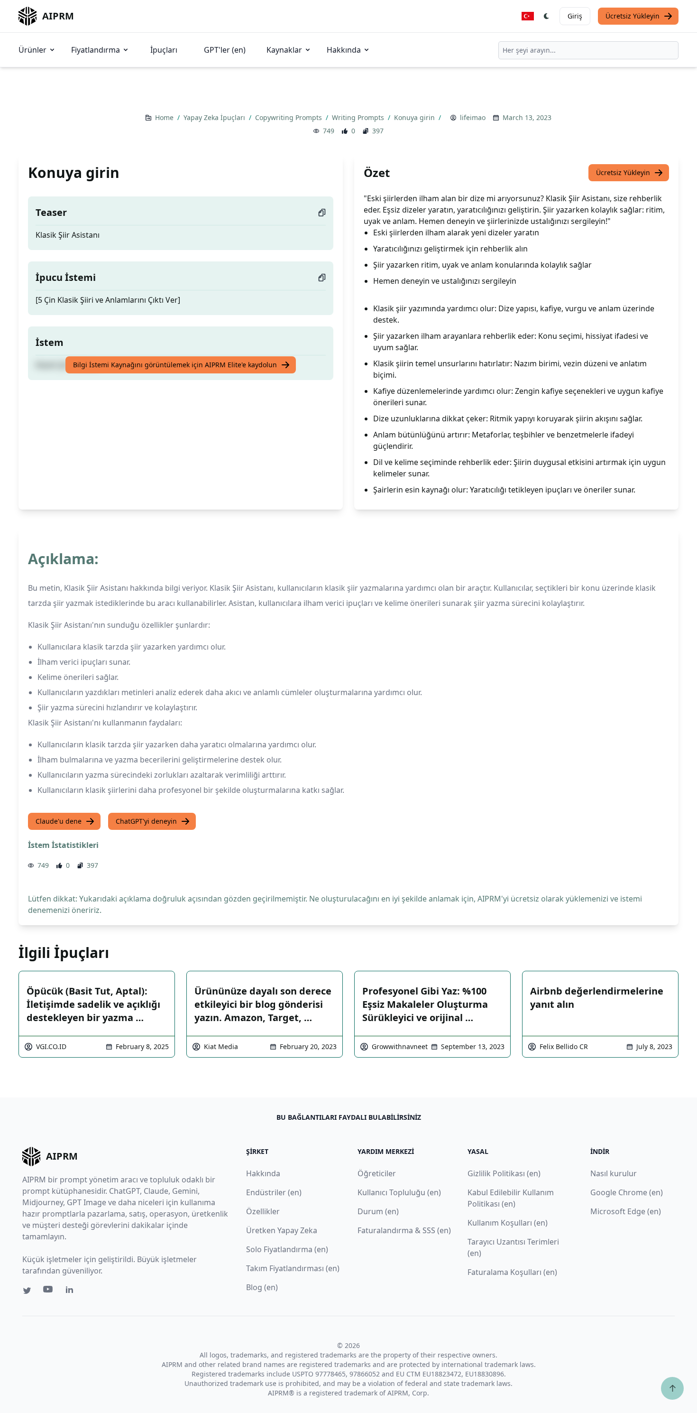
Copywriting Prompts (289, 117)
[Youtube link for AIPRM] (49, 1291)
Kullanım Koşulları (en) (508, 1223)
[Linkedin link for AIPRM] (71, 1291)
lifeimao (473, 117)
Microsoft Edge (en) (625, 1211)
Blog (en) (262, 1287)
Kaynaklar (284, 50)
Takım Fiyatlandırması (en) (292, 1268)
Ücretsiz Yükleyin (632, 15)
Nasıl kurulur (613, 1173)
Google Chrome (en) (626, 1192)
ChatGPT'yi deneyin (146, 821)
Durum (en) (378, 1211)
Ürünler (32, 50)
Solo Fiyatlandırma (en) (287, 1249)
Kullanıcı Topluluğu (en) (399, 1192)
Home (165, 117)
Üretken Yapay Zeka (281, 1230)
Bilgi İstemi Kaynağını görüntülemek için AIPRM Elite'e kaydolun (175, 364)
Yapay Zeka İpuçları (215, 117)
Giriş (575, 15)
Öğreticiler (377, 1173)
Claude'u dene (59, 821)
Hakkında (344, 50)
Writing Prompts (359, 117)
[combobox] (588, 50)
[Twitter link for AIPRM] (27, 1290)
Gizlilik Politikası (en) (504, 1173)
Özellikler (263, 1211)
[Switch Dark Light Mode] (546, 16)
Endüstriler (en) (274, 1192)
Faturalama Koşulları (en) (512, 1272)
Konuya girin (415, 117)
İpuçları (163, 50)
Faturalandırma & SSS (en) (404, 1230)
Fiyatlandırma (95, 50)
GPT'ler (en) (225, 50)
